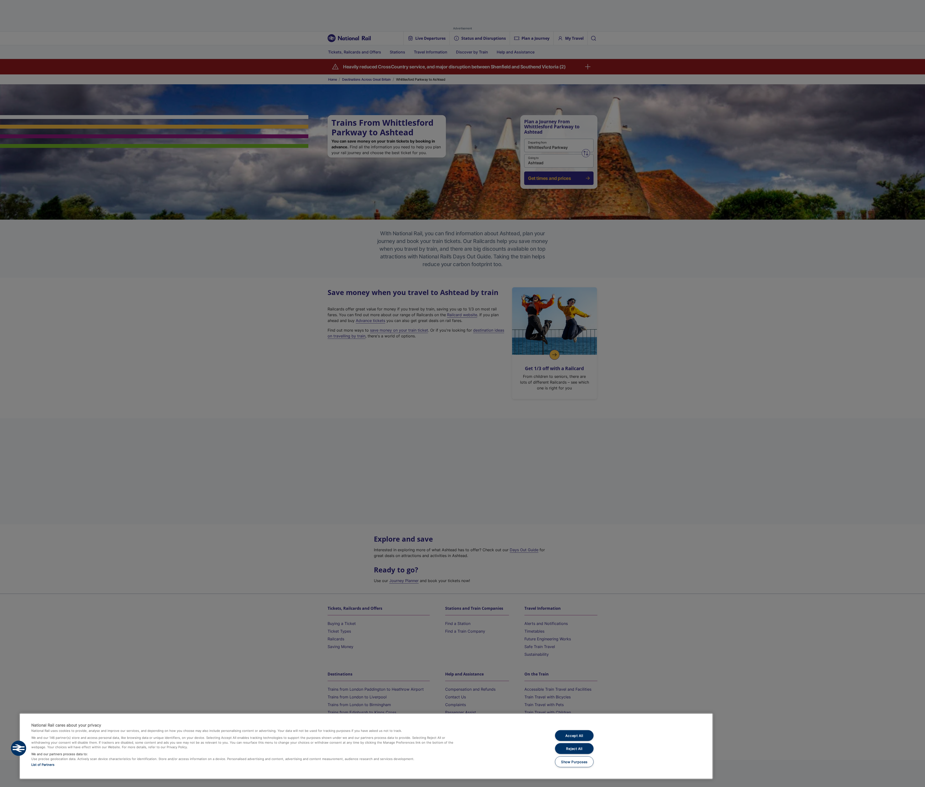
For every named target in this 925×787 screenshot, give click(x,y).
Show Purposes (574, 762)
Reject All (574, 749)
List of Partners (42, 765)
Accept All (574, 736)
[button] (18, 748)
